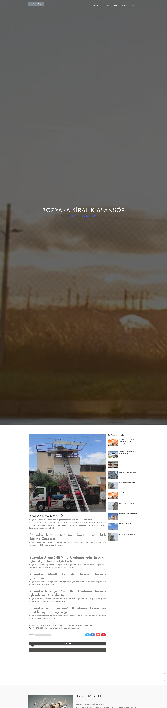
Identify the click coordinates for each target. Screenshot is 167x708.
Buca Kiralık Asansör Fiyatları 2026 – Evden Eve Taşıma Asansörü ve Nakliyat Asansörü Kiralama (128, 443)
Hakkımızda (106, 5)
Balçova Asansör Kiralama (127, 534)
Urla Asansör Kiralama (126, 524)
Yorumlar (134, 5)
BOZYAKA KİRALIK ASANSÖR (83, 216)
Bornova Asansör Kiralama (127, 462)
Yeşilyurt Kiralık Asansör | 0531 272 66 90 (127, 452)
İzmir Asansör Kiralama (126, 503)
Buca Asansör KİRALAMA (127, 482)
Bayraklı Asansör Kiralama (127, 493)
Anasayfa (95, 5)
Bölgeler (124, 5)
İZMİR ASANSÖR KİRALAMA (127, 472)
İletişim (115, 5)
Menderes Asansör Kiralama (128, 513)
